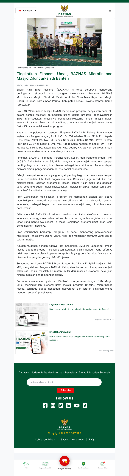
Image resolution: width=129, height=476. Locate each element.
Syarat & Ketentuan (72, 439)
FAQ (91, 439)
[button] (110, 10)
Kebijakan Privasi (45, 439)
